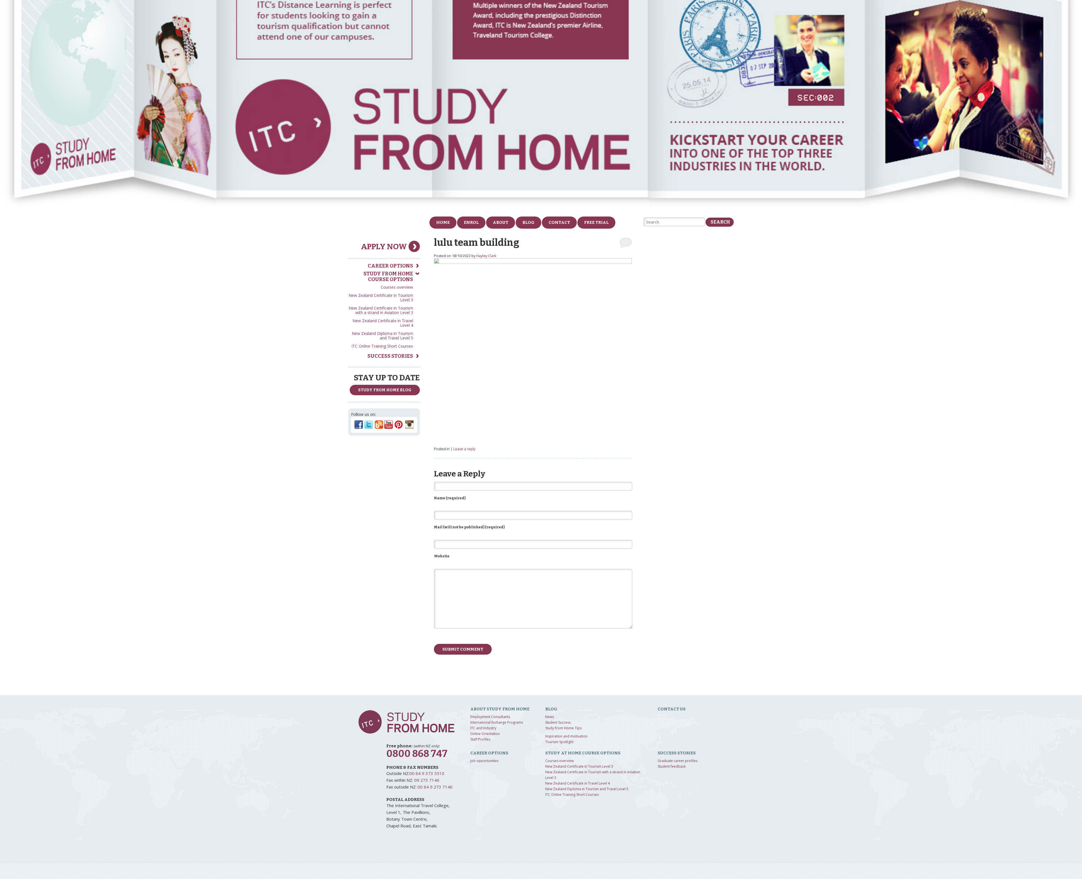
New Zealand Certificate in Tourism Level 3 (381, 297)
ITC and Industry (483, 728)
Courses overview (397, 287)
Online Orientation (485, 733)
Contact (559, 222)
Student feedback (672, 766)
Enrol (471, 222)
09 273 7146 (426, 780)
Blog (528, 222)
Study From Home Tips (563, 728)
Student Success (558, 722)
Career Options (390, 266)
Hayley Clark (486, 255)
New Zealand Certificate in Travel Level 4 (382, 323)
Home (443, 222)
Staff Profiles (480, 739)
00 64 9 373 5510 (426, 773)
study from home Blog (384, 390)
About (500, 222)
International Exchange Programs (496, 722)
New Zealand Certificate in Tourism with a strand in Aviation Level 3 (381, 310)
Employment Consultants (490, 716)
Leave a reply (464, 449)
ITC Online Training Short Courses (382, 346)
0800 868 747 (416, 753)
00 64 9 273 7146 (435, 787)
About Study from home (499, 709)
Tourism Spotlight (559, 741)
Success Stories (390, 356)
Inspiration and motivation (566, 736)
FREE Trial (596, 222)
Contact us (672, 709)
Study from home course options (388, 276)
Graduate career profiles (677, 760)
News (549, 716)
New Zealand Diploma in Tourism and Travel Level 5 (382, 336)
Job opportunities (484, 760)
